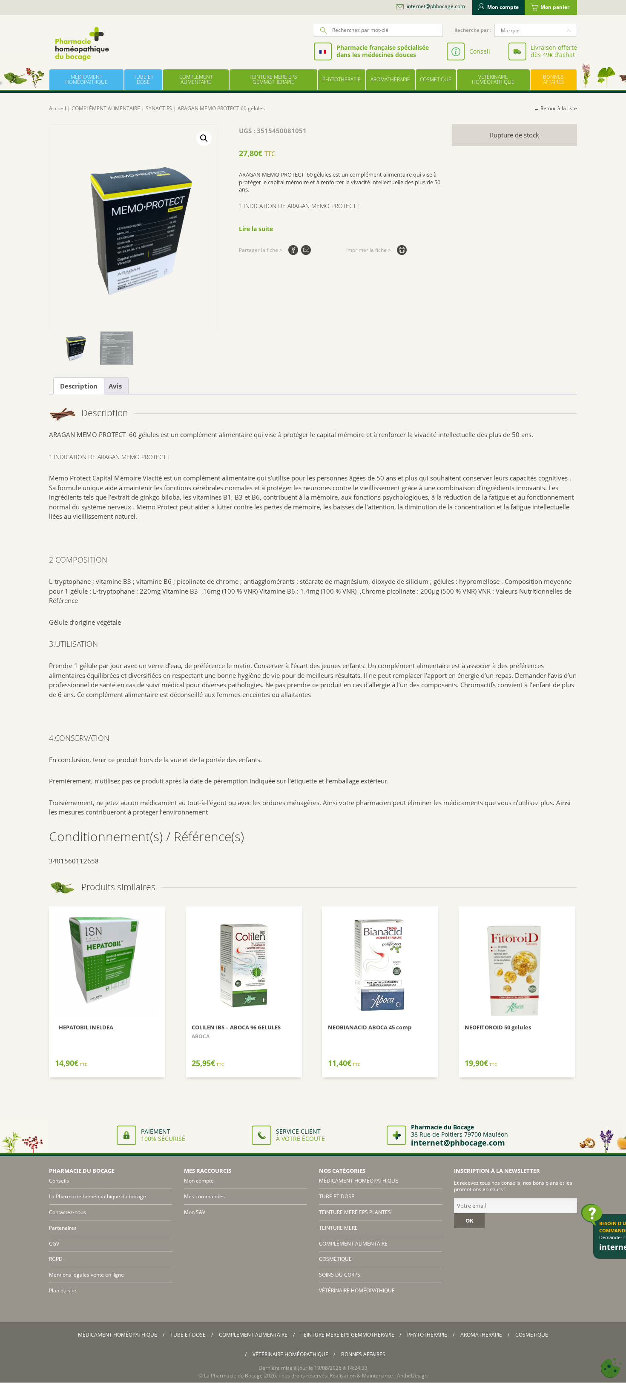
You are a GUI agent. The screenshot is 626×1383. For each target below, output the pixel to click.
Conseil (479, 51)
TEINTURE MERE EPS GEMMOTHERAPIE (273, 79)
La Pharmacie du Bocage (233, 1375)
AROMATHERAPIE (390, 79)
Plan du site (62, 1290)
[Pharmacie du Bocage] (81, 43)
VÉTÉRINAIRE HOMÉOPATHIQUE (493, 79)
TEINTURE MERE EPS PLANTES (355, 1212)
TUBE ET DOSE (143, 79)
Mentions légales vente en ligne (86, 1274)
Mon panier (554, 7)
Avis (115, 386)
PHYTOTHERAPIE (341, 79)
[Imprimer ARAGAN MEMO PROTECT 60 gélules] (402, 250)
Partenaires (63, 1228)
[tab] (78, 385)
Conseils (59, 1180)
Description (79, 386)
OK (469, 1220)
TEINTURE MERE (338, 1228)
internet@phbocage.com (436, 6)
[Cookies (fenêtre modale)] (611, 1368)
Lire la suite (256, 229)
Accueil (57, 108)
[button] (204, 138)
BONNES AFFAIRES (553, 79)
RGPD (56, 1259)
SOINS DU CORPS (339, 1274)
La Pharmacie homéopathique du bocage (97, 1196)
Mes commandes (204, 1196)
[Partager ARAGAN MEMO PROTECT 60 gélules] (293, 250)
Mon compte (503, 7)
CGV (54, 1243)
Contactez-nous (67, 1212)
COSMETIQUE (435, 79)
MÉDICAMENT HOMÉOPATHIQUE (86, 79)
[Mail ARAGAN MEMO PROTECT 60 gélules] (306, 250)
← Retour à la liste (555, 108)
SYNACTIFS (159, 108)
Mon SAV (194, 1212)
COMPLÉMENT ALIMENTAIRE (195, 79)
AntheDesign (412, 1375)
